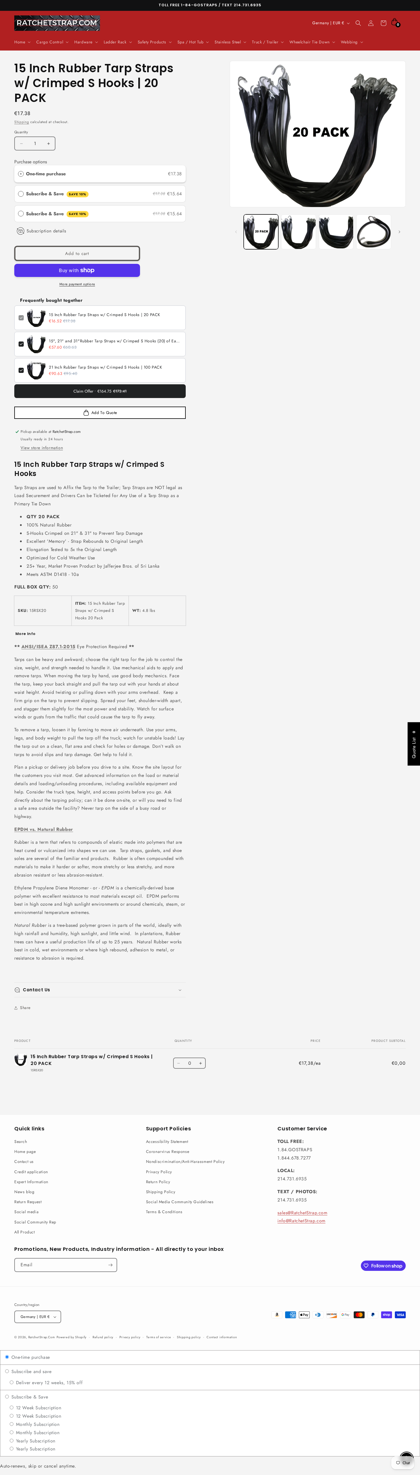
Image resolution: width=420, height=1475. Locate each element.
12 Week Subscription (37, 1407)
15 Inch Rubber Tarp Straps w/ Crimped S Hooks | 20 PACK (104, 314)
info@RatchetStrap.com (301, 1220)
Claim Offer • (100, 391)
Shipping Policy (160, 1192)
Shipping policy (189, 1337)
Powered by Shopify (72, 1337)
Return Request (27, 1202)
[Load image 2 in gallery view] (298, 231)
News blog (24, 1192)
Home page (25, 1151)
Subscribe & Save (56, 193)
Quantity (21, 132)
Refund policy (103, 1337)
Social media (26, 1212)
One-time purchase (46, 173)
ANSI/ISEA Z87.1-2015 (48, 646)
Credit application (31, 1172)
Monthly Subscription (37, 1424)
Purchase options (30, 161)
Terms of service (158, 1337)
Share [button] (25, 1007)
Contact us (24, 1161)
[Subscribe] (110, 1265)
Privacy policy (130, 1337)
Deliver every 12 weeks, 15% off (48, 1382)
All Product (24, 1232)
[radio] (21, 174)
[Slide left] (236, 232)
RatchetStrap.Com (41, 1337)
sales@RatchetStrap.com (302, 1212)
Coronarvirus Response (167, 1151)
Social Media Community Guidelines (180, 1202)
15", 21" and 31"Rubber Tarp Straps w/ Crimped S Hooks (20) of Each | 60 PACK (115, 341)
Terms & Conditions (164, 1212)
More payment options (77, 284)
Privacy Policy (159, 1172)
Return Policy (158, 1182)
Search (20, 1141)
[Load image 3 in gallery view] (336, 231)
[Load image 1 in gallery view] (261, 231)
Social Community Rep (35, 1222)
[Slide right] (399, 232)
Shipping (21, 121)
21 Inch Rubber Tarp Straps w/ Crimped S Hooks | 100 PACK (105, 367)
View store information (42, 448)
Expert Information (31, 1182)
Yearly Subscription (34, 1441)
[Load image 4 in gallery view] (373, 231)
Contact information (222, 1337)
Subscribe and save (30, 1371)
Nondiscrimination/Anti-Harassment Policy (185, 1161)
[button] (22, 42)
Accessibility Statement (167, 1141)
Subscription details (46, 231)
